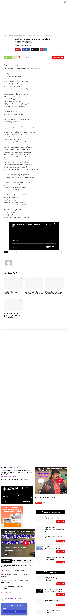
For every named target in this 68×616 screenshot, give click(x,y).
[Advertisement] (34, 18)
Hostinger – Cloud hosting (8, 476)
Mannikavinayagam (22, 252)
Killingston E (12, 252)
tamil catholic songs (55, 252)
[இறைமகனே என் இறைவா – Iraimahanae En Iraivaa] (54, 278)
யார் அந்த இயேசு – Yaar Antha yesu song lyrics (17, 593)
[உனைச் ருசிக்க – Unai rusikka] (13, 278)
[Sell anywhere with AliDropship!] (12, 506)
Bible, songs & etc (17, 65)
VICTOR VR (7, 254)
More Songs (58, 57)
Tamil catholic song (14, 35)
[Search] (65, 2)
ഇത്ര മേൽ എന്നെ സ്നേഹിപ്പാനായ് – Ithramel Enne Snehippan (54, 579)
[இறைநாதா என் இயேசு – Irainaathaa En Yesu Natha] (34, 278)
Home (5, 35)
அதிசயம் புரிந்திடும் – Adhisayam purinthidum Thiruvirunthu (12, 315)
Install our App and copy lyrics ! (11, 598)
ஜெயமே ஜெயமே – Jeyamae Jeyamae (14, 570)
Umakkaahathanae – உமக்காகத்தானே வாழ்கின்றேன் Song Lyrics (55, 529)
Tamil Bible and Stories (13, 467)
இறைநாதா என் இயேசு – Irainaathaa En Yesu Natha (34, 293)
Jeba (18, 45)
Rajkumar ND (32, 252)
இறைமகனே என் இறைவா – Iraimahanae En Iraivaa (54, 293)
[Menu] (2, 2)
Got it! (14, 611)
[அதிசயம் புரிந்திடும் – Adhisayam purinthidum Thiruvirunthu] (13, 300)
